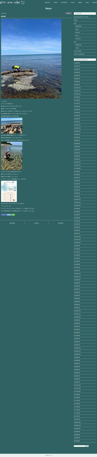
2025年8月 (77, 100)
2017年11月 (77, 388)
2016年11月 (77, 425)
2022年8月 (77, 211)
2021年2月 (77, 267)
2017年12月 (77, 385)
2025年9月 (77, 97)
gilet (75, 23)
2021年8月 (77, 249)
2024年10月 (77, 131)
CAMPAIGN (78, 26)
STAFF (73, 2)
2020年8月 (77, 286)
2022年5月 (77, 221)
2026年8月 (77, 63)
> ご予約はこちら (48, 455)
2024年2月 (77, 156)
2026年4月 (77, 75)
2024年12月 (77, 125)
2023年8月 (77, 174)
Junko (77, 48)
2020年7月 (77, 289)
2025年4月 (77, 112)
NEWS (55, 2)
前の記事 (13, 223)
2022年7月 (77, 215)
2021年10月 (77, 242)
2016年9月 (77, 431)
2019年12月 (77, 311)
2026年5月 (77, 72)
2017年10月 (77, 391)
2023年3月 (77, 190)
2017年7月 (77, 400)
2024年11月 (77, 128)
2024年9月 (77, 134)
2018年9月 (77, 357)
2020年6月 (77, 292)
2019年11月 (77, 314)
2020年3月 (77, 301)
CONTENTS (64, 2)
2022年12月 (77, 199)
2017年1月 (77, 419)
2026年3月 (77, 78)
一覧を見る (36, 223)
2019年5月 (77, 332)
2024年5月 (77, 146)
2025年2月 (77, 119)
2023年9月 (77, 171)
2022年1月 (77, 233)
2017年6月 (77, 404)
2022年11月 (77, 202)
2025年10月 (77, 94)
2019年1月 (77, 345)
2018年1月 (77, 382)
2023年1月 (77, 196)
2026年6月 (77, 69)
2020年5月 (77, 295)
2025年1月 (77, 122)
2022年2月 (77, 230)
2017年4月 (77, 410)
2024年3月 (77, 153)
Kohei (77, 29)
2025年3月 (77, 115)
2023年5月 (77, 184)
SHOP (87, 2)
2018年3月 (77, 376)
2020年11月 (77, 277)
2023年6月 (77, 180)
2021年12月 (77, 236)
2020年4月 (77, 298)
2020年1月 (77, 308)
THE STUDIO (77, 51)
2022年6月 (77, 218)
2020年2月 (77, 304)
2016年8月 (77, 435)
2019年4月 (77, 335)
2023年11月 (77, 165)
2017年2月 (77, 416)
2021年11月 (77, 239)
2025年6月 (77, 106)
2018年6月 (77, 366)
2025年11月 (77, 91)
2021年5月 (77, 258)
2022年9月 (77, 208)
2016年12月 (77, 422)
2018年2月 (77, 379)
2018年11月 (77, 351)
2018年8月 (77, 360)
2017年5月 (77, 407)
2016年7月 (77, 438)
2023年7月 (77, 177)
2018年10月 (77, 354)
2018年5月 (77, 369)
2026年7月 (77, 66)
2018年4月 (77, 373)
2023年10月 (77, 168)
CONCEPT (47, 2)
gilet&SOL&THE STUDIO (81, 17)
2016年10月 (77, 428)
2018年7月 (77, 363)
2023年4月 (77, 187)
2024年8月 (77, 137)
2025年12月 (77, 88)
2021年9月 (77, 246)
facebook (4, 214)
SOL (75, 42)
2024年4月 (77, 150)
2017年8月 (77, 397)
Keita (76, 35)
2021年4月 (77, 261)
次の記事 (60, 223)
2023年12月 (77, 162)
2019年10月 (77, 317)
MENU (80, 2)
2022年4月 (77, 224)
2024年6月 (77, 143)
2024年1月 (77, 159)
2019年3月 (77, 338)
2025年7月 (77, 103)
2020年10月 (77, 280)
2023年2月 (77, 193)
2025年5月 (77, 109)
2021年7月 (77, 252)
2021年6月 (77, 255)
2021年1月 (77, 270)
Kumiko (77, 32)
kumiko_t (78, 38)
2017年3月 (77, 413)
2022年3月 (77, 227)
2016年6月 (77, 441)
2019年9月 (77, 320)
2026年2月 (77, 81)
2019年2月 (77, 342)
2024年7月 (77, 140)
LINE (13, 214)
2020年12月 (77, 273)
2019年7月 (77, 326)
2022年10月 (77, 205)
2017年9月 (77, 394)
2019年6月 (77, 329)
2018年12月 (77, 348)
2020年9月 (77, 283)
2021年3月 (77, 264)
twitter (9, 214)
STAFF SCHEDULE (79, 54)
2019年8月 (77, 323)
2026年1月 (77, 84)
